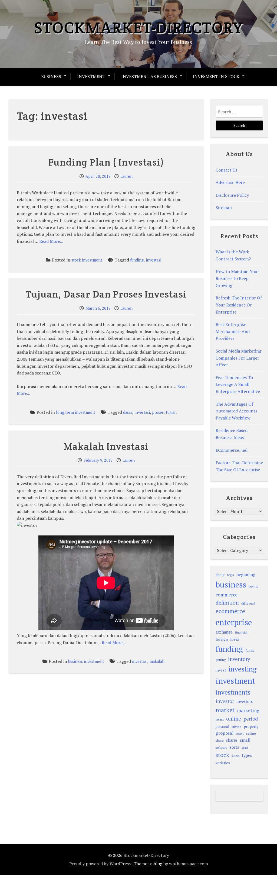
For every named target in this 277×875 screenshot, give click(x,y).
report (240, 733)
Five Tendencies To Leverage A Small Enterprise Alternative (238, 384)
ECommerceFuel (232, 450)
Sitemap (224, 208)
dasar (127, 412)
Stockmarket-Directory (138, 27)
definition (227, 602)
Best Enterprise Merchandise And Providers (233, 331)
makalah (157, 661)
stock (222, 754)
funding (137, 260)
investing (243, 668)
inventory (239, 659)
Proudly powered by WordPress (100, 864)
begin (230, 575)
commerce (227, 595)
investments (233, 692)
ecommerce (230, 611)
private (236, 727)
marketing (248, 710)
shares (232, 740)
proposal (224, 733)
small (245, 740)
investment (235, 681)
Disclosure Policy (232, 195)
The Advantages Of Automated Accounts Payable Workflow (236, 411)
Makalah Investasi (106, 446)
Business (51, 76)
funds (250, 650)
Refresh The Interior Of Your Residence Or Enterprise (239, 305)
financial (241, 632)
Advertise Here (230, 182)
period (250, 718)
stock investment (86, 260)
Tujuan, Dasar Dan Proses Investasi (106, 294)
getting (221, 660)
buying (253, 586)
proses (158, 412)
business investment (86, 661)
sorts (234, 747)
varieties (223, 762)
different (248, 603)
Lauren (126, 176)
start (245, 747)
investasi (153, 260)
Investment (91, 76)
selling (251, 733)
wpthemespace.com (188, 864)
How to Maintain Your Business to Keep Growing (237, 278)
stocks (235, 756)
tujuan (171, 412)
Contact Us (226, 170)
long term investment (75, 412)
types (247, 755)
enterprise (234, 622)
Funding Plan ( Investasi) (106, 162)
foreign (222, 639)
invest (221, 670)
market (225, 710)
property (251, 726)
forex (234, 639)
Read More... (51, 241)
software (221, 747)
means (220, 719)
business (231, 584)
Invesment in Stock (216, 76)
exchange (224, 632)
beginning (245, 574)
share (220, 740)
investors (244, 701)
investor (225, 701)
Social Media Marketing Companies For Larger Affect (238, 358)
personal (222, 726)
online (233, 718)
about (220, 575)
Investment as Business (149, 76)
